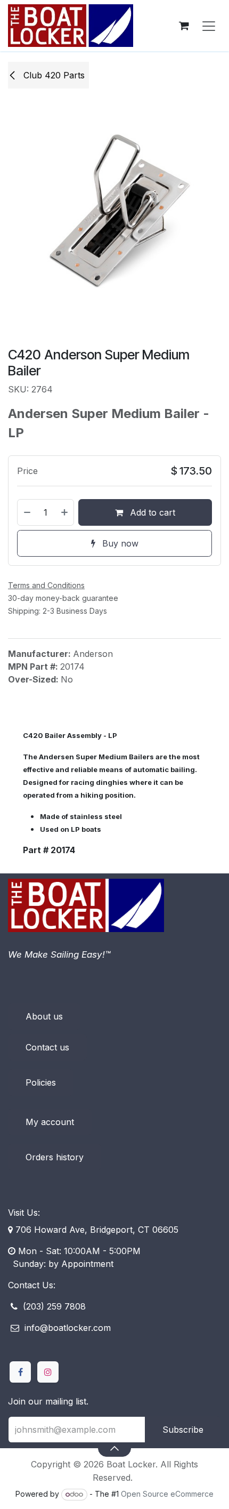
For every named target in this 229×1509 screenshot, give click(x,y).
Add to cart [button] (151, 512)
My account (50, 1122)
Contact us (47, 1047)
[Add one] (65, 512)
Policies (41, 1082)
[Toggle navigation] (209, 25)
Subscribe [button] (182, 1429)
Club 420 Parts (53, 75)
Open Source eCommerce (167, 1493)
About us (44, 1016)
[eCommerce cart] (184, 25)
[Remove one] (27, 512)
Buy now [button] (119, 543)
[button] (114, 1448)
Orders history (55, 1157)
